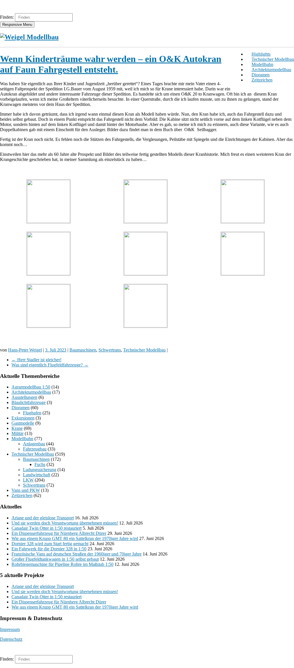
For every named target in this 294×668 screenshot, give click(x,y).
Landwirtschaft (36, 474)
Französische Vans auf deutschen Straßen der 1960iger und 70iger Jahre (76, 554)
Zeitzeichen (262, 79)
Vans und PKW (25, 490)
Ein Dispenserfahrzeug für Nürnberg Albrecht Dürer (58, 533)
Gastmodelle (22, 423)
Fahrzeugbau (35, 448)
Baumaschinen (82, 349)
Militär (17, 433)
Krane (17, 428)
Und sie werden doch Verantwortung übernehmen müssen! (64, 523)
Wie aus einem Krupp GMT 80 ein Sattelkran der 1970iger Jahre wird (74, 538)
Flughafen (32, 412)
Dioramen (261, 74)
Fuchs (39, 464)
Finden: (7, 17)
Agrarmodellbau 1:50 (30, 387)
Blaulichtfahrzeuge (28, 402)
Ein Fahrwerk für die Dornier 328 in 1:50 (48, 548)
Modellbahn (262, 64)
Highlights (261, 54)
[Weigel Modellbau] (29, 37)
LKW (28, 479)
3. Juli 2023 (55, 349)
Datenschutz (11, 639)
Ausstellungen (24, 397)
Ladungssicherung (39, 469)
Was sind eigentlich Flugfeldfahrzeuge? (49, 364)
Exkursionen (22, 417)
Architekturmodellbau (271, 69)
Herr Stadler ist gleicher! (36, 359)
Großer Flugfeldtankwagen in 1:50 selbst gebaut (55, 559)
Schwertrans (109, 349)
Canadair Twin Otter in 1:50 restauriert (46, 528)
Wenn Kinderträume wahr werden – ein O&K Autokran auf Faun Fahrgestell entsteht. (110, 64)
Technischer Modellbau (273, 59)
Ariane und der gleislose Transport (42, 517)
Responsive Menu (17, 24)
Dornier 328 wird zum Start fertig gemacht (49, 543)
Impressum (10, 629)
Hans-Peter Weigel (25, 349)
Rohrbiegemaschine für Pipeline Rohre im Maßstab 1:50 (62, 564)
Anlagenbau (34, 443)
